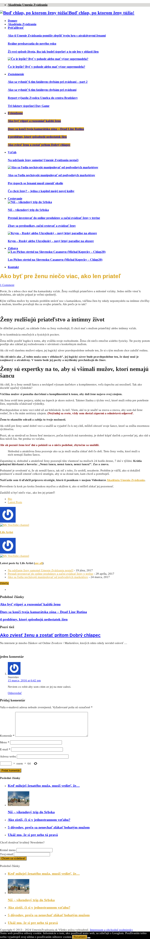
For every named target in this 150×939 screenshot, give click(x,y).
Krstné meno (8, 850)
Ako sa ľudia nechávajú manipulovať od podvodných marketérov (51, 175)
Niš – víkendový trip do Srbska (28, 210)
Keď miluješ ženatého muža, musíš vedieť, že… (44, 786)
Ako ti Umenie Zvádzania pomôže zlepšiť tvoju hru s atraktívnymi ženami (57, 35)
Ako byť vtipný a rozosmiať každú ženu (34, 121)
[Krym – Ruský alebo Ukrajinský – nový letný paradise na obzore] (52, 233)
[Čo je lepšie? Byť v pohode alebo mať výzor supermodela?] (48, 59)
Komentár (7, 735)
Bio (10, 498)
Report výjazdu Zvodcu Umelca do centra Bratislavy (43, 98)
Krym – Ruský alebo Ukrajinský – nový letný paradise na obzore (51, 241)
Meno (4, 742)
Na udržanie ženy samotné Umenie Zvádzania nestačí (43, 160)
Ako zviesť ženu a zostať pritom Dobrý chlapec (39, 145)
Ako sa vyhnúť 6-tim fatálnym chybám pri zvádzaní (42, 89)
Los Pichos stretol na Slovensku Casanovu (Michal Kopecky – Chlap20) (55, 259)
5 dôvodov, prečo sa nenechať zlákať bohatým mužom (49, 827)
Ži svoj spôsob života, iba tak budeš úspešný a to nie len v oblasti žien (53, 51)
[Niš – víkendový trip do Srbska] (30, 202)
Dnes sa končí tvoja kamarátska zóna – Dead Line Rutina (46, 129)
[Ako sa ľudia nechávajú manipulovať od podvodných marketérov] (53, 167)
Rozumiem (80, 936)
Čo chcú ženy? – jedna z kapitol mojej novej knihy (41, 191)
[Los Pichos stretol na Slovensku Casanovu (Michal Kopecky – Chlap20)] (56, 251)
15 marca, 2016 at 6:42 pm (24, 680)
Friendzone (15, 113)
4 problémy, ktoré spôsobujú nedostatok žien (37, 136)
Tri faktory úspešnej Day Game (28, 106)
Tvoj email (6, 854)
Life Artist (6, 532)
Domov (12, 20)
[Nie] (88, 937)
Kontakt (13, 267)
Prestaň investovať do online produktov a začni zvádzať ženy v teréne (54, 218)
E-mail (5, 749)
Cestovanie (15, 198)
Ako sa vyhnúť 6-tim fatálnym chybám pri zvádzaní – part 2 (48, 81)
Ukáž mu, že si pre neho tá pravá (33, 835)
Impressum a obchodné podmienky (111, 929)
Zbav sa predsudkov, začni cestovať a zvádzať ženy (42, 225)
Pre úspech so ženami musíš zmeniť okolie (35, 183)
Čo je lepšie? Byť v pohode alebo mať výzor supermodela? (46, 66)
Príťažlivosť (16, 27)
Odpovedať (15, 693)
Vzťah (12, 152)
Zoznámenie (16, 74)
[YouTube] (14, 524)
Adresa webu (8, 756)
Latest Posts (15, 502)
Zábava (13, 248)
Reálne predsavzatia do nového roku (32, 43)
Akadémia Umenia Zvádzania (27, 4)
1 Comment (7, 285)
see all (39, 563)
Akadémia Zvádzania (22, 24)
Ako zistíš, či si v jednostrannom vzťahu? (39, 820)
